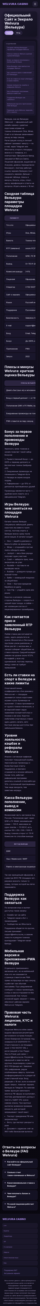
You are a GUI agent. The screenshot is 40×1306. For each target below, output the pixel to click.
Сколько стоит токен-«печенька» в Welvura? (21, 1174)
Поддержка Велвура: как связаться (16, 98)
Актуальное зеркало (12, 1273)
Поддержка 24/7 (10, 1270)
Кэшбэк (6, 1231)
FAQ (5, 1263)
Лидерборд (8, 1236)
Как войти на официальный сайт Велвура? (20, 1163)
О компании (8, 1247)
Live (5, 1225)
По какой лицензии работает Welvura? (20, 1205)
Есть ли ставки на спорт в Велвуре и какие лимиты (19, 80)
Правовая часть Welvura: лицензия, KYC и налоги (20, 111)
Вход (18, 33)
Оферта (6, 1252)
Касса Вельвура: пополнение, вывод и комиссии (18, 92)
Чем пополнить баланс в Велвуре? (18, 1195)
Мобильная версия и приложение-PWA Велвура (19, 105)
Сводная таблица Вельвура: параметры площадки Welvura (18, 48)
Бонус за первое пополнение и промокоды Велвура (18, 61)
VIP (5, 1241)
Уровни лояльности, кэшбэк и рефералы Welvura (18, 86)
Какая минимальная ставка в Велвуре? (21, 1184)
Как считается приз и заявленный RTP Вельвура (19, 73)
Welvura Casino (15, 4)
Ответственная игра (11, 1258)
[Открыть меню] (35, 4)
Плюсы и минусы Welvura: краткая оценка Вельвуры (19, 55)
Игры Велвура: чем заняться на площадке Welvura (18, 67)
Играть (9, 33)
